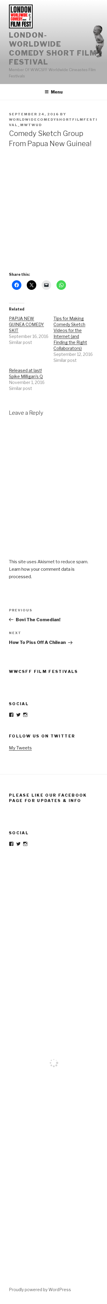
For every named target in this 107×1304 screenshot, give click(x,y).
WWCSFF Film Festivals (43, 671)
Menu (57, 91)
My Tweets (20, 748)
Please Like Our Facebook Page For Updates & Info (48, 798)
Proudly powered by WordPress (40, 1289)
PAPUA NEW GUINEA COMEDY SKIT (26, 324)
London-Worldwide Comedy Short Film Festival (53, 48)
